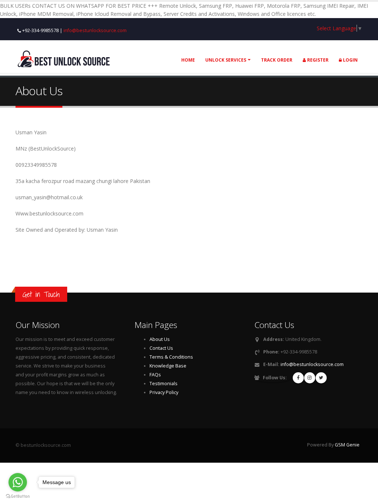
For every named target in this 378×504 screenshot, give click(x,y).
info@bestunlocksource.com (95, 30)
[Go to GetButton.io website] (18, 496)
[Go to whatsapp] (17, 482)
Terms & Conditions (171, 357)
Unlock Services (225, 60)
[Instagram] (309, 377)
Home (188, 60)
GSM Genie (347, 445)
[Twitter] (321, 377)
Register (317, 60)
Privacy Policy (164, 392)
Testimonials (164, 383)
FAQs (155, 375)
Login (350, 60)
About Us (160, 339)
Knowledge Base (168, 366)
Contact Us (161, 348)
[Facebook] (298, 377)
